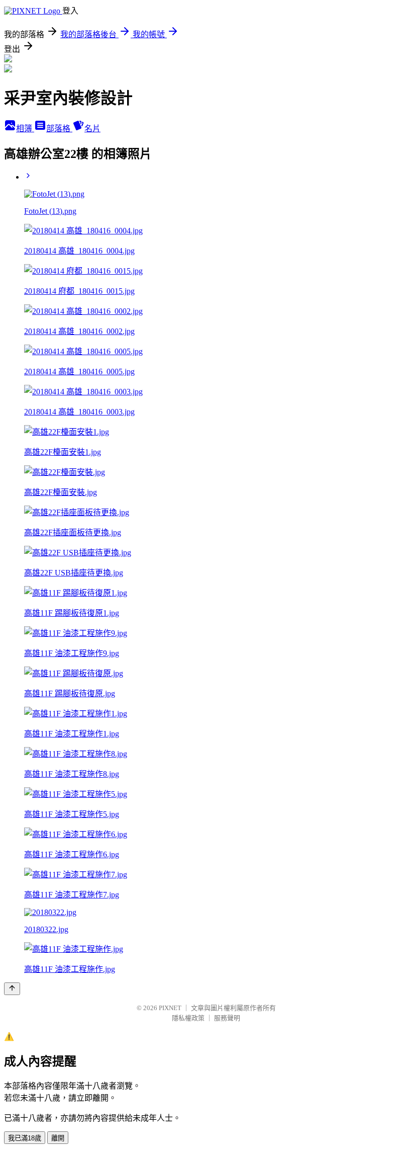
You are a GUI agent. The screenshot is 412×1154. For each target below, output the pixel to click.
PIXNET (170, 1008)
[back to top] (12, 988)
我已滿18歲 (24, 1138)
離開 (57, 1138)
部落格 (59, 128)
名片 (92, 128)
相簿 (25, 128)
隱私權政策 (188, 1018)
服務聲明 (227, 1018)
